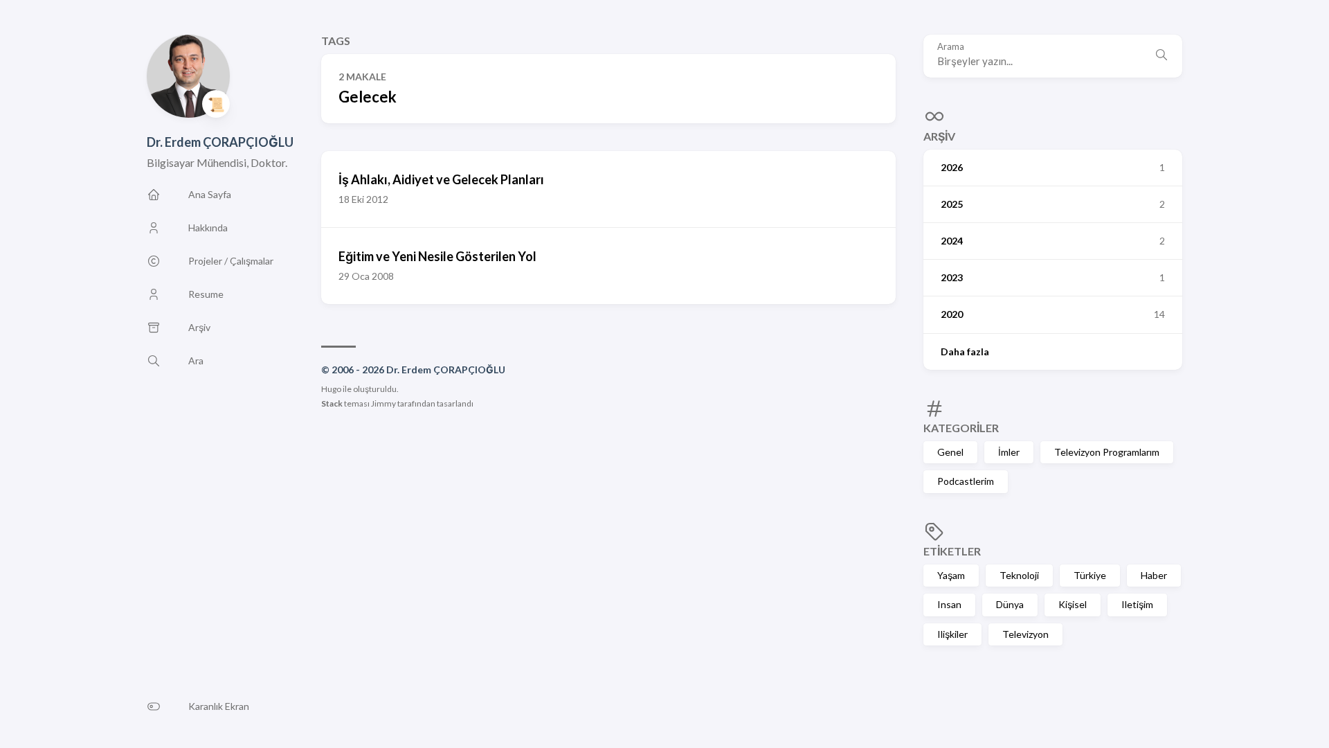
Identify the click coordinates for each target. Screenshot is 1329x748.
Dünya (1010, 604)
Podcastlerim (965, 481)
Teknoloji (1019, 575)
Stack (332, 403)
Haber (1154, 575)
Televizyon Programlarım (1106, 452)
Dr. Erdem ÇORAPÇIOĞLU (220, 142)
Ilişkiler (952, 634)
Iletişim (1137, 604)
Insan (949, 604)
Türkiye (1090, 575)
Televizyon (1025, 634)
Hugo (331, 389)
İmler (1009, 452)
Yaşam (951, 575)
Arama (950, 47)
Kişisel (1072, 604)
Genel (950, 452)
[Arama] (1161, 56)
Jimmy (383, 403)
